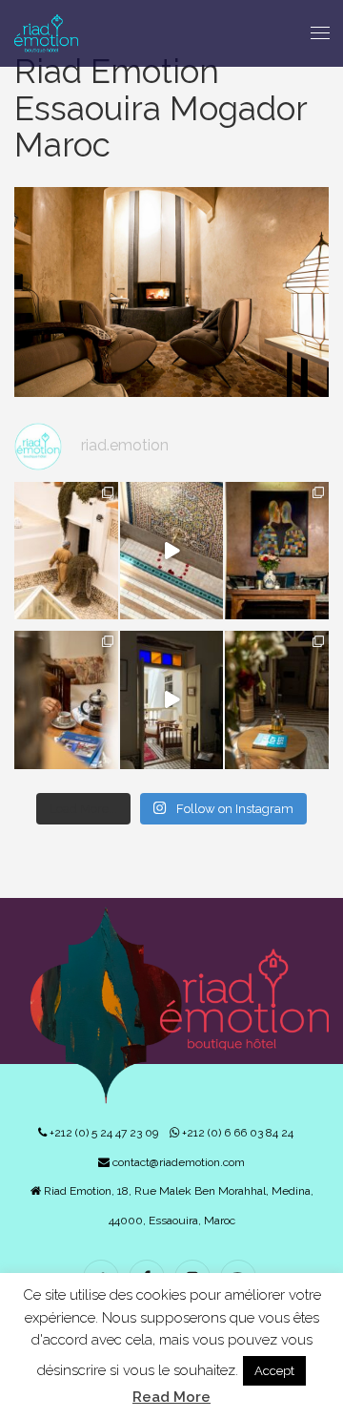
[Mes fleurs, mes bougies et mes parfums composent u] (277, 700)
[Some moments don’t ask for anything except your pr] (277, 551)
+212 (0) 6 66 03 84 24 (236, 1132)
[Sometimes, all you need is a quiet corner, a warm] (66, 700)
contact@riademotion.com (177, 1162)
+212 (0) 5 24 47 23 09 (102, 1132)
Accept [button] (274, 1371)
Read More (171, 1397)
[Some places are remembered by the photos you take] (172, 551)
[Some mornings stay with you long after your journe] (66, 551)
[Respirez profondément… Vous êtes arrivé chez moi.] (172, 700)
